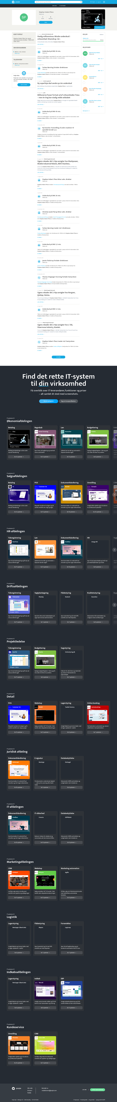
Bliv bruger (92, 2)
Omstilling (91, 482)
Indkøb (37, 978)
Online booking (93, 703)
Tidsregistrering (14, 537)
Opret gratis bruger (97, 1090)
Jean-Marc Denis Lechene (95, 100)
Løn (62, 427)
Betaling (11, 427)
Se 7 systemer (44, 622)
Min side (54, 6)
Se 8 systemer (97, 622)
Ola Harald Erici (92, 76)
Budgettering (92, 427)
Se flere (58, 357)
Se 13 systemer (71, 457)
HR (88, 537)
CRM (10, 868)
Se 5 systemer (44, 787)
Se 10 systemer (45, 842)
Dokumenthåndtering (69, 482)
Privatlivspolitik (83, 1100)
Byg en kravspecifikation (68, 401)
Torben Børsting (41, 73)
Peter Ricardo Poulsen (94, 65)
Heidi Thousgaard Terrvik (59, 217)
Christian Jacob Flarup (58, 185)
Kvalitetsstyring (93, 593)
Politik (29, 1093)
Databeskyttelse (67, 758)
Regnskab (38, 427)
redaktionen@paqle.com (49, 1090)
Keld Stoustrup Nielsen (94, 53)
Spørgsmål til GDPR (100, 1100)
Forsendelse (66, 923)
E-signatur (39, 758)
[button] (93, 58)
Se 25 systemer (97, 512)
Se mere (39, 60)
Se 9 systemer (97, 567)
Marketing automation (70, 868)
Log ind (99, 2)
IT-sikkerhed (39, 813)
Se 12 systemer (18, 457)
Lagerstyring (66, 703)
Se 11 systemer (18, 898)
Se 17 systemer (18, 567)
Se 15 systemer (45, 512)
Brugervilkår (92, 1100)
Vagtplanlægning (41, 593)
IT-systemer (62, 6)
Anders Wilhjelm (57, 346)
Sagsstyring (65, 648)
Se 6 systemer (97, 457)
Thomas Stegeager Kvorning (44, 282)
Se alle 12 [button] (85, 111)
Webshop (38, 703)
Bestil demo (24, 85)
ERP (62, 978)
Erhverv (29, 1090)
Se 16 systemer (71, 512)
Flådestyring (66, 593)
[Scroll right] (114, 442)
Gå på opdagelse (49, 401)
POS (36, 482)
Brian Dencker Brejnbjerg (95, 88)
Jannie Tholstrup (41, 266)
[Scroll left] (2, 442)
